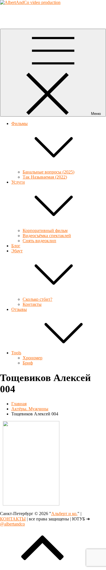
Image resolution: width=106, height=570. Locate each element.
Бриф (28, 362)
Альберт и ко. (13, 12)
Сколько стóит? (37, 299)
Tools (16, 352)
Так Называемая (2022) (45, 177)
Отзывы (19, 309)
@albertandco (12, 524)
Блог (15, 245)
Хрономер (32, 357)
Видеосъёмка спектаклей (47, 235)
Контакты (32, 304)
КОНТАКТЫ (13, 518)
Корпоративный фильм (45, 230)
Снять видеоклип (39, 240)
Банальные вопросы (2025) (48, 172)
